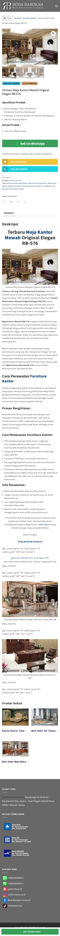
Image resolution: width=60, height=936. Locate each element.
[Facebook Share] (4, 201)
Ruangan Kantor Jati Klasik (24, 186)
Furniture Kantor (30, 18)
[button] (53, 33)
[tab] (9, 213)
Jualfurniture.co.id (16, 894)
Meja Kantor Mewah (29, 235)
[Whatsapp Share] (24, 201)
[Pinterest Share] (17, 201)
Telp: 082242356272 (18, 169)
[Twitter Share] (11, 201)
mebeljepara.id (15, 905)
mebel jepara (44, 524)
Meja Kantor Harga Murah (37, 183)
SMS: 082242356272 (18, 162)
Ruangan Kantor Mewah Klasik (13, 189)
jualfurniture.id (15, 889)
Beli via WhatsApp (32, 144)
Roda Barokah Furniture (19, 900)
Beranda (18, 18)
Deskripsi (9, 213)
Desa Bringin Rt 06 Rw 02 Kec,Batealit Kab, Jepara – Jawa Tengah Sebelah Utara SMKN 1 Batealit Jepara (28, 801)
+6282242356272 (15, 877)
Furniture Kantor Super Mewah (17, 183)
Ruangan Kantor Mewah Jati (45, 186)
